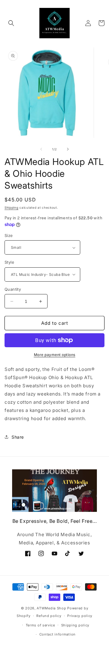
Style (9, 262)
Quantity (13, 289)
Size (9, 235)
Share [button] (18, 437)
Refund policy (48, 616)
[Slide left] (41, 149)
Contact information (57, 634)
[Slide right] (67, 149)
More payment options (54, 354)
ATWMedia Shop (51, 608)
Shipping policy (75, 625)
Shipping (11, 207)
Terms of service (40, 625)
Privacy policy (79, 616)
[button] (11, 23)
